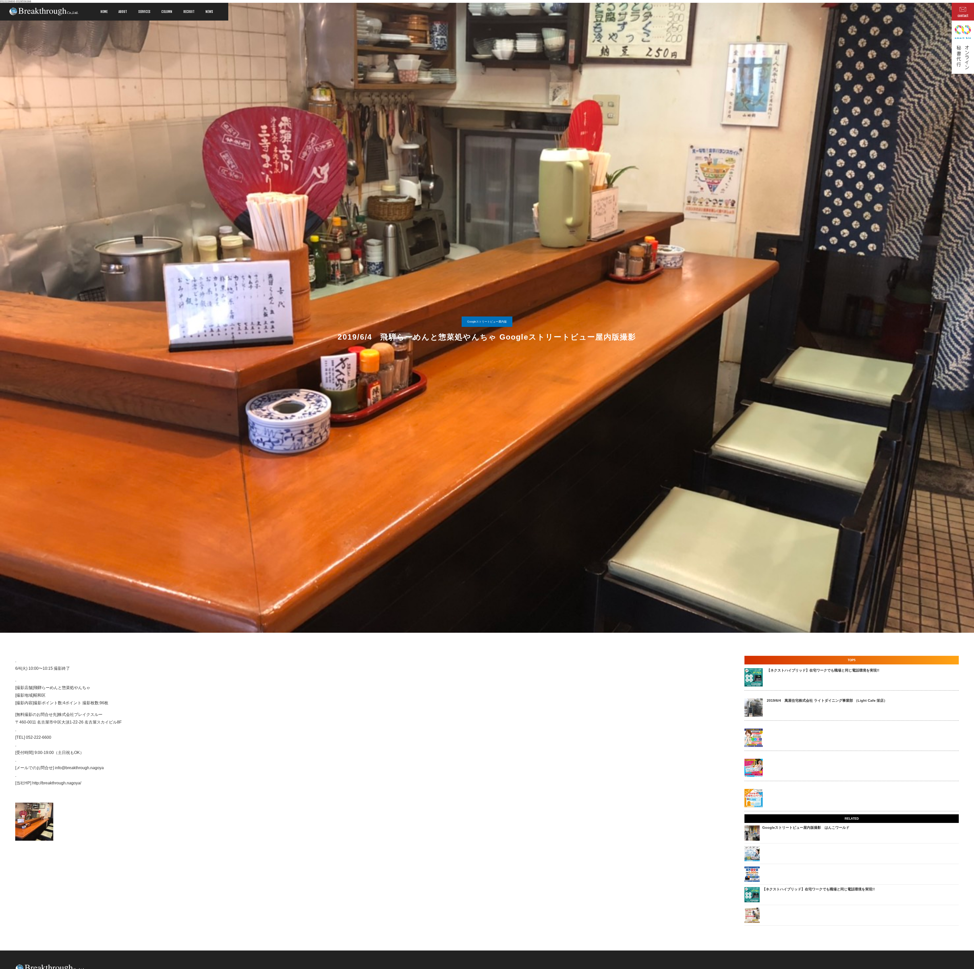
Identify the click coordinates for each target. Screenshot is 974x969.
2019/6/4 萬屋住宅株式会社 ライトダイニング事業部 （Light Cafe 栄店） (827, 700)
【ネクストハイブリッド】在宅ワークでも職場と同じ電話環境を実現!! (823, 670)
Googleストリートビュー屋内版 (487, 321)
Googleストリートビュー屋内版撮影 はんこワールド (805, 827)
